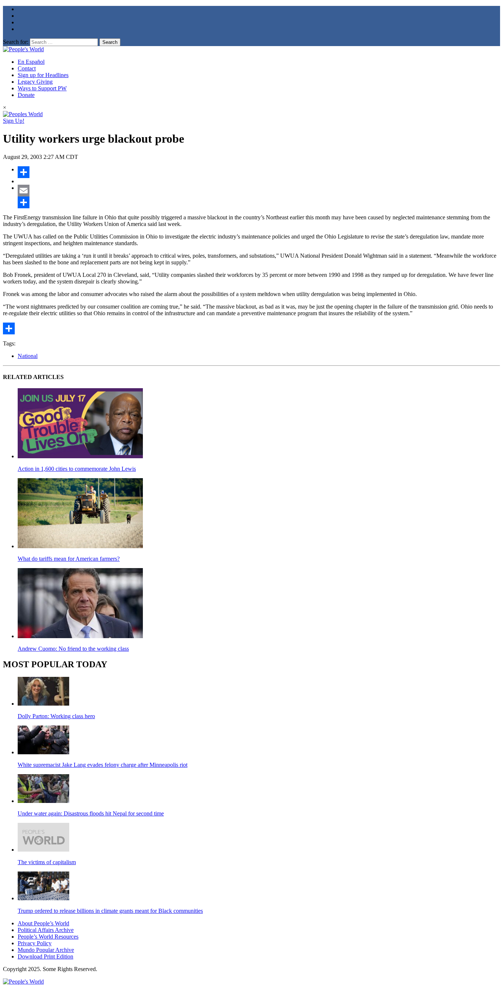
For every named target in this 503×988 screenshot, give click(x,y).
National (28, 356)
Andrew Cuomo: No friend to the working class (73, 649)
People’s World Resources (48, 936)
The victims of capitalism (47, 862)
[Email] (259, 190)
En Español (31, 62)
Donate (26, 95)
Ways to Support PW (42, 88)
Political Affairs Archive (46, 930)
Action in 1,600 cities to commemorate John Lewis (77, 469)
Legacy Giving (35, 82)
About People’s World (43, 923)
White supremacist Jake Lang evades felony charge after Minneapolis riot (102, 765)
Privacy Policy (35, 943)
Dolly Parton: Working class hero (56, 716)
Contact (27, 68)
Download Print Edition (45, 956)
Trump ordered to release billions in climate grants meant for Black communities (110, 911)
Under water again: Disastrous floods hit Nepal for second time (91, 813)
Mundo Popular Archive (46, 950)
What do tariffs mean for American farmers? (69, 559)
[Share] (259, 172)
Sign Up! (13, 121)
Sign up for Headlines (43, 75)
